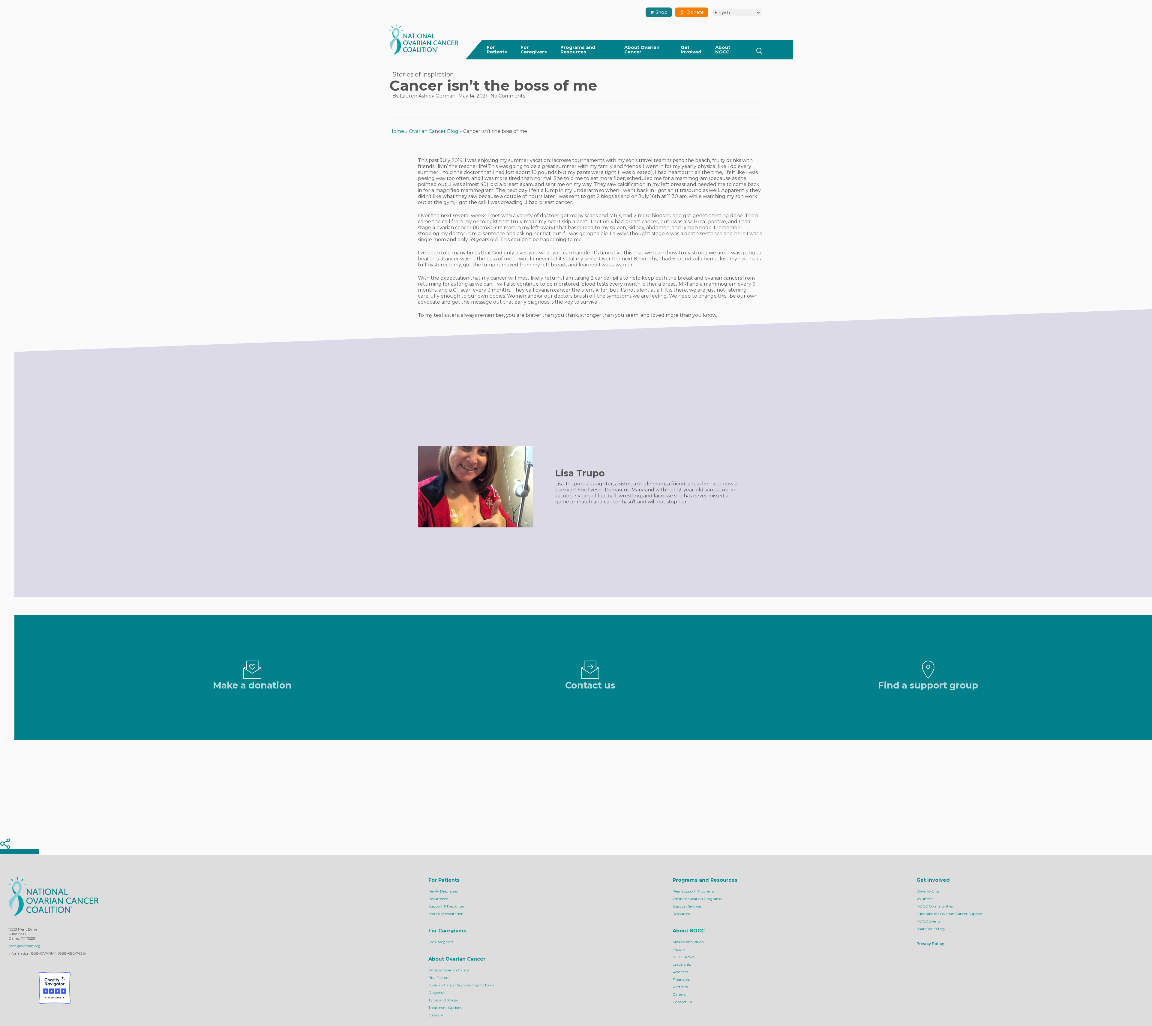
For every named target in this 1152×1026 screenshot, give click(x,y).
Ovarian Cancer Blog (433, 131)
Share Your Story (930, 928)
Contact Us (682, 1002)
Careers (679, 994)
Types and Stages (443, 1000)
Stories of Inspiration (423, 74)
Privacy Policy (930, 943)
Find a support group (928, 685)
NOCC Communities (934, 906)
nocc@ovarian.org (24, 946)
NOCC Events (928, 921)
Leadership (682, 964)
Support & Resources (446, 906)
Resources (681, 913)
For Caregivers (440, 942)
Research (680, 972)
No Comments (507, 96)
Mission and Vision (688, 942)
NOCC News (683, 957)
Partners (680, 987)
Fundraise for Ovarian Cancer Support (949, 913)
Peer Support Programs (693, 891)
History (679, 949)
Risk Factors (438, 977)
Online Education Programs (697, 898)
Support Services (687, 906)
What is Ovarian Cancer (449, 970)
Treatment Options (445, 1007)
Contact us (590, 685)
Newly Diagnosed (443, 891)
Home (396, 131)
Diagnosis (436, 992)
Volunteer (924, 898)
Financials (681, 979)
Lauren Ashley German (427, 96)
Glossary (435, 1015)
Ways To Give (927, 891)
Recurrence (438, 898)
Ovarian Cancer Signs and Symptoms (461, 985)
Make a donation (252, 685)
